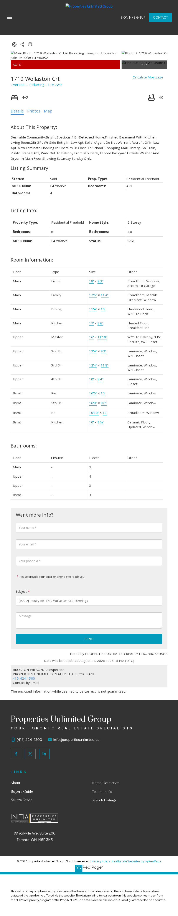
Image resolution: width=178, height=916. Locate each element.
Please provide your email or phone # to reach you (51, 577)
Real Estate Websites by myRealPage (136, 861)
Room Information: (32, 260)
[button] (133, 17)
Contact (160, 17)
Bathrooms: (24, 446)
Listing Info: (24, 210)
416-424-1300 (24, 678)
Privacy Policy (101, 861)
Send (89, 639)
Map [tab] (48, 111)
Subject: (21, 591)
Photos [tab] (33, 111)
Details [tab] (17, 111)
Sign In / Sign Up (133, 17)
